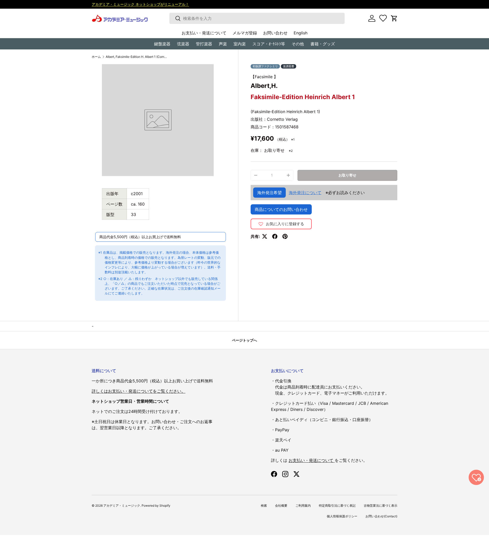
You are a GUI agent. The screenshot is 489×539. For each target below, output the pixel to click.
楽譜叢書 (288, 66)
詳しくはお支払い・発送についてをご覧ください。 (138, 391)
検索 (264, 505)
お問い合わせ (275, 32)
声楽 (223, 43)
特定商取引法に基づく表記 (337, 505)
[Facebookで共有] (275, 236)
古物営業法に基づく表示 (380, 505)
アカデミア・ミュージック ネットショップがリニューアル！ (140, 4)
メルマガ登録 (245, 32)
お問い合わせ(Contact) (381, 516)
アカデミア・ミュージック (121, 505)
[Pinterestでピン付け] (285, 236)
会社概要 (281, 505)
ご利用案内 (303, 505)
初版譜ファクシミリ (265, 66)
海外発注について (305, 192)
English (300, 32)
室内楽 (240, 43)
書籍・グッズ (322, 43)
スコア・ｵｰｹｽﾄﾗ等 (268, 43)
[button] (394, 18)
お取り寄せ (347, 175)
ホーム (96, 56)
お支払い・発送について (204, 32)
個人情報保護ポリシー (342, 516)
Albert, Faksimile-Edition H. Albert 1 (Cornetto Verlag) (136, 56)
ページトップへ (244, 340)
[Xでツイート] (265, 236)
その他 (298, 43)
